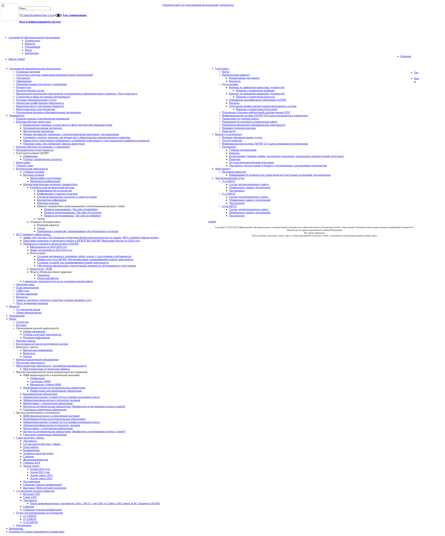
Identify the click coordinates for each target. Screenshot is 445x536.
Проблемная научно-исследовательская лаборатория (54, 387)
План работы (31, 447)
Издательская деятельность (32, 168)
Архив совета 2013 (41, 475)
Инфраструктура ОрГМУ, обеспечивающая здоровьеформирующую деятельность (85, 259)
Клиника (15, 531)
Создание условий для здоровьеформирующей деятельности (73, 262)
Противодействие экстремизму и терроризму (43, 146)
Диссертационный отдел (229, 178)
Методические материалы (38, 131)
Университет (17, 115)
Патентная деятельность (30, 362)
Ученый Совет (25, 165)
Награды (234, 102)
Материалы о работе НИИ (45, 384)
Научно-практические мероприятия (37, 359)
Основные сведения (28, 71)
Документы (23, 77)
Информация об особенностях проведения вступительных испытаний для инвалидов (280, 174)
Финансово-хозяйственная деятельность (40, 102)
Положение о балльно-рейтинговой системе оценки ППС (256, 112)
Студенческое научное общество (35, 490)
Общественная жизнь (29, 312)
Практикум (228, 131)
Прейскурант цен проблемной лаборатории (56, 390)
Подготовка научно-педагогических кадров (42, 343)
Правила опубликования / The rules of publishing (72, 215)
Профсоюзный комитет (236, 74)
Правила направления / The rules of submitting (71, 209)
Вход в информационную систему (40, 21)
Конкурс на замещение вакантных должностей (257, 93)
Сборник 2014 (31, 462)
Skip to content (16, 59)
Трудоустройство (232, 140)
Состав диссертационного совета (248, 184)
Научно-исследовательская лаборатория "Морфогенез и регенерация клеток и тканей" (74, 406)
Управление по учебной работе (240, 118)
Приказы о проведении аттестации (256, 109)
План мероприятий (27, 287)
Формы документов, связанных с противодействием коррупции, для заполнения (71, 134)
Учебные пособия (33, 171)
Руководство (23, 87)
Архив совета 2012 (41, 478)
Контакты (22, 296)
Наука (12, 318)
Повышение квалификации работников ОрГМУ (257, 99)
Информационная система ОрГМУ (243, 115)
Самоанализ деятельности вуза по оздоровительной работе (58, 281)
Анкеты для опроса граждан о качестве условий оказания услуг (54, 300)
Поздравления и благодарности (35, 149)
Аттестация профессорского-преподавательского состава (262, 106)
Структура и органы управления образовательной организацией (54, 74)
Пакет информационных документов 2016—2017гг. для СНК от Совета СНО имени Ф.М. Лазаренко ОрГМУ (95, 503)
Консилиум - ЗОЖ (41, 268)
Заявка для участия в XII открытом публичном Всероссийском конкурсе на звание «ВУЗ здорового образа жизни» (91, 237)
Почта (225, 71)
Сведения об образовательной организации (35, 68)
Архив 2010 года (40, 469)
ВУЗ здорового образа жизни (33, 234)
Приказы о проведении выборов (255, 90)
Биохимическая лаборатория (40, 393)
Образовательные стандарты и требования (41, 84)
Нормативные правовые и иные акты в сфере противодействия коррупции (67, 124)
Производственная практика (239, 128)
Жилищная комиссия (35, 459)
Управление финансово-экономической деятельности (253, 124)
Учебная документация (242, 149)
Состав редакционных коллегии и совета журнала (67, 196)
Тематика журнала (48, 203)
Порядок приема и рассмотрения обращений (42, 118)
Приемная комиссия (234, 171)
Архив (41, 228)
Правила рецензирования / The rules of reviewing (72, 212)
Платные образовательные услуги (36, 99)
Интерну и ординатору (228, 134)
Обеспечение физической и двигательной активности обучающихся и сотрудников (86, 265)
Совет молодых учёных (30, 437)
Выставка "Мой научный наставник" (45, 487)
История (21, 325)
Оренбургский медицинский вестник (52, 187)
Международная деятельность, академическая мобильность (51, 365)
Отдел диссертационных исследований (39, 512)
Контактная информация (51, 199)
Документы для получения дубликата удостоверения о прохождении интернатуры (278, 165)
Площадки (43, 275)
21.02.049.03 (30, 522)
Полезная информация (36, 337)
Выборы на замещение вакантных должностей (256, 87)
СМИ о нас (22, 290)
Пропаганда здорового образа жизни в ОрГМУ (51, 243)
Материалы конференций (45, 181)
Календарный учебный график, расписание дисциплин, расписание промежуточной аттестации (286, 156)
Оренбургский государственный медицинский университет (198, 4)
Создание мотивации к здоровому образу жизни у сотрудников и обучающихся (84, 256)
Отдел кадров (230, 84)
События (28, 456)
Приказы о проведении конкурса (255, 96)
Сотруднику (222, 68)
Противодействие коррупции (33, 121)
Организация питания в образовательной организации (48, 112)
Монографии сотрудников (45, 178)
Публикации (23, 525)
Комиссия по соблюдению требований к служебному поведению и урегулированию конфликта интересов (86, 140)
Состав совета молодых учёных (42, 443)
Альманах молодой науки (38, 453)
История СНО (31, 494)
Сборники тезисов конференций (42, 484)
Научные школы (25, 340)
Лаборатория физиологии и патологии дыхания (51, 400)
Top (416, 72)
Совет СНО (30, 497)
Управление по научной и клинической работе (249, 121)
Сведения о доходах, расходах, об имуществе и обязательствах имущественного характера (76, 137)
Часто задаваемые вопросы (32, 303)
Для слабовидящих (74, 15)
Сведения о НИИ (40, 381)
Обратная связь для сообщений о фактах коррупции (54, 143)
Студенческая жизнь (28, 309)
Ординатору (229, 146)
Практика (234, 159)
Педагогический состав (30, 90)
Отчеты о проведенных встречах (42, 159)
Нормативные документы (244, 77)
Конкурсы (29, 353)
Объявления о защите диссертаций (249, 187)
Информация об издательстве (54, 190)
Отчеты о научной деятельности (42, 334)
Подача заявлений (27, 293)
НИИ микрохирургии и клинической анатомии (51, 415)
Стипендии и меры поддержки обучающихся (43, 96)
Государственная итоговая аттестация (251, 162)
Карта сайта (23, 162)
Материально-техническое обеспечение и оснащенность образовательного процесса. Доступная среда (76, 93)
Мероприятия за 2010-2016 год (48, 246)
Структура (22, 321)
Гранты (27, 356)
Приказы (234, 153)
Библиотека (16, 528)
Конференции (31, 450)
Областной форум (47, 278)
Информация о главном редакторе (57, 193)
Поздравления (31, 481)
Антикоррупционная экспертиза (42, 128)
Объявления (30, 156)
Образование (24, 81)
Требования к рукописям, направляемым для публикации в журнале (77, 231)
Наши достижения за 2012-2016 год (51, 250)
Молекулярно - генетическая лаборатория (47, 403)
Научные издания (33, 174)
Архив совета (31, 465)
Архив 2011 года (40, 472)
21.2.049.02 (29, 519)
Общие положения (34, 331)
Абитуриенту (223, 168)
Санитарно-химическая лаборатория (44, 409)
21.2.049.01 (29, 515)
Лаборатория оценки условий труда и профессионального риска (61, 397)
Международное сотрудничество (35, 109)
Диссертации (237, 190)
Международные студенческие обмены (46, 368)
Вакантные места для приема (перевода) (40, 106)
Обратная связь (25, 284)
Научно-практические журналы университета (50, 184)
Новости (14, 306)
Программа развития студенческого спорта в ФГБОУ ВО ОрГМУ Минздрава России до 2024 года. (81, 240)
